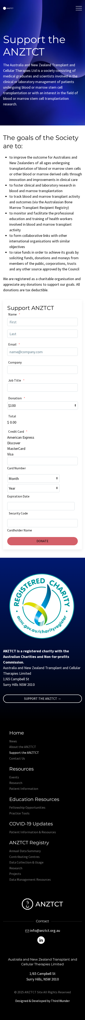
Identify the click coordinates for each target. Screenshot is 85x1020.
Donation (16, 398)
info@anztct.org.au (45, 930)
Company (15, 362)
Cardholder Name (19, 530)
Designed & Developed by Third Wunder (42, 1001)
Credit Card (17, 432)
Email (14, 344)
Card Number (16, 468)
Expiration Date (18, 496)
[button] (79, 8)
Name (14, 314)
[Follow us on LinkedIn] (41, 939)
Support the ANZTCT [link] (41, 699)
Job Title (16, 380)
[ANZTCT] (8, 8)
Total (12, 416)
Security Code (18, 513)
